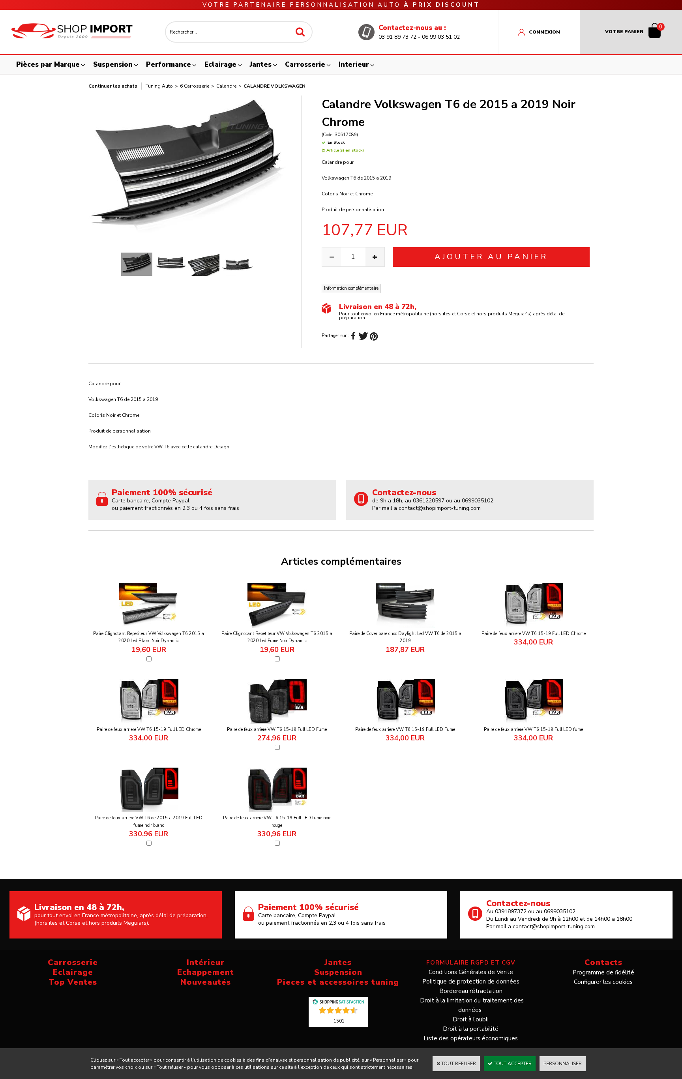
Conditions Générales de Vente (471, 972)
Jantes (261, 64)
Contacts (603, 962)
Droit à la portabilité (470, 1029)
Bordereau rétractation (470, 991)
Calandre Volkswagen (274, 86)
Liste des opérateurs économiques (470, 1038)
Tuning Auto (159, 86)
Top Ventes (73, 982)
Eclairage (220, 64)
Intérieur (206, 962)
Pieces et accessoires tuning (338, 982)
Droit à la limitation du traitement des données (472, 1005)
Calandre (226, 86)
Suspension (113, 64)
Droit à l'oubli (471, 1019)
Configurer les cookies (603, 982)
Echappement (205, 972)
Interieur (354, 64)
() (339, 1021)
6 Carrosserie (194, 86)
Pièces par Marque (48, 64)
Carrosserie (305, 64)
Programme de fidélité (603, 972)
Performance (168, 64)
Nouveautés (205, 982)
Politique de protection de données (470, 981)
